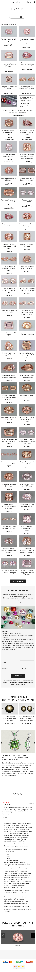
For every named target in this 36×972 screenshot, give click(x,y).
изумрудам (25, 835)
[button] (2, 617)
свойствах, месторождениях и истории (15, 886)
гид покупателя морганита (20, 906)
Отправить (18, 676)
